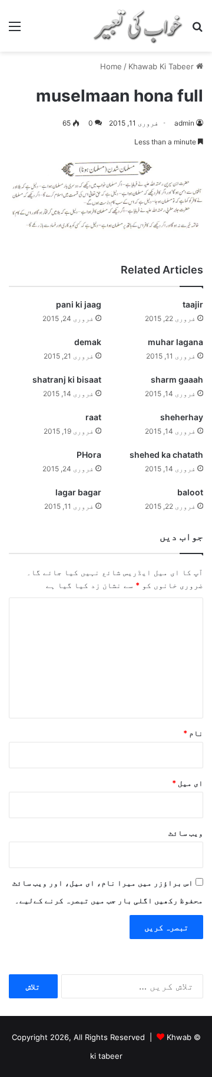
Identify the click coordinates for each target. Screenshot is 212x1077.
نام (193, 733)
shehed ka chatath (166, 455)
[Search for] (197, 30)
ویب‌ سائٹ (185, 833)
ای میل (187, 783)
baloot (190, 492)
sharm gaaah (177, 379)
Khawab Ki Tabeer (161, 66)
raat (93, 417)
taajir (193, 304)
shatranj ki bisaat (66, 379)
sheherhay (181, 417)
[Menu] (15, 30)
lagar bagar (78, 492)
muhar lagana (175, 342)
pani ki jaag (78, 304)
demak (87, 342)
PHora (89, 455)
